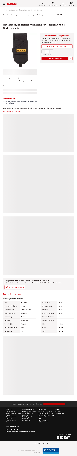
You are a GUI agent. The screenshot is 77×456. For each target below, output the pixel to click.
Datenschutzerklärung (37, 453)
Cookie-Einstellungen (64, 450)
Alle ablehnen (64, 443)
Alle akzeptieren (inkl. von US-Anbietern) (64, 434)
